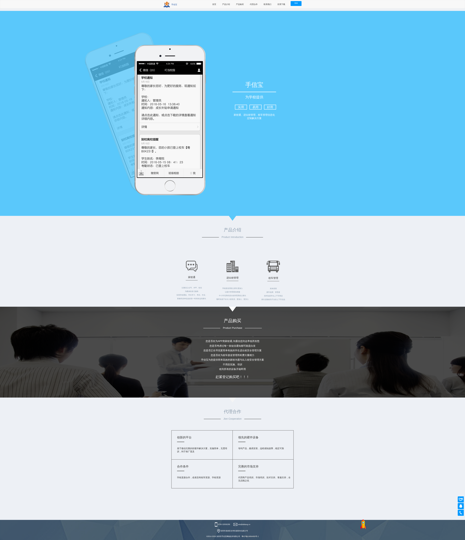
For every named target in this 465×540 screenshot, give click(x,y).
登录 (296, 3)
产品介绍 (226, 4)
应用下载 (281, 4)
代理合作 (254, 4)
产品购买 (240, 4)
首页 (214, 4)
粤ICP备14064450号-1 (250, 536)
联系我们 (267, 4)
